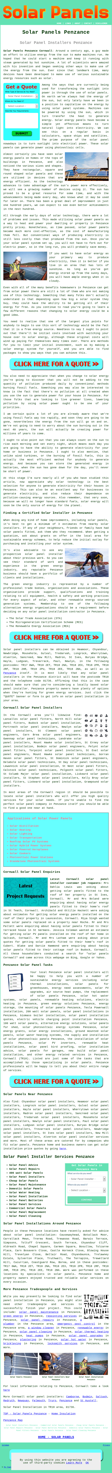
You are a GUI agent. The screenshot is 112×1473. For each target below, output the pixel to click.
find (15, 1101)
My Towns (8, 1467)
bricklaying (12, 1343)
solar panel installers (45, 1396)
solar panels (22, 922)
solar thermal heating (92, 1331)
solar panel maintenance (38, 1312)
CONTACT (88, 23)
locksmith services (62, 1343)
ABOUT (77, 23)
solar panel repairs (37, 1320)
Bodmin (87, 1396)
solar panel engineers (89, 758)
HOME (59, 23)
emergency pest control (76, 1323)
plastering (28, 1339)
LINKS (68, 23)
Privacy (106, 1445)
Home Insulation (63, 1413)
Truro (52, 1400)
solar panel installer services (84, 1136)
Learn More (74, 1462)
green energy (13, 1316)
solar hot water (73, 1339)
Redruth (9, 1400)
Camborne (72, 1396)
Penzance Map (13, 1420)
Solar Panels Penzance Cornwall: (28, 50)
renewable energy (91, 1327)
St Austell (88, 1400)
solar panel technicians (37, 770)
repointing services (61, 1316)
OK (87, 1462)
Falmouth (38, 1400)
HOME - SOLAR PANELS (56, 1437)
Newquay (23, 1400)
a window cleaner (41, 1327)
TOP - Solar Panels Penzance (25, 1413)
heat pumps (34, 1335)
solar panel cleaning (36, 1331)
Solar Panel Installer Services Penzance (48, 1157)
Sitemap (5, 1445)
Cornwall (18, 1396)
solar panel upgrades (86, 1335)
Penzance (9, 673)
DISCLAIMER (101, 23)
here (63, 1148)
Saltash (101, 1396)
